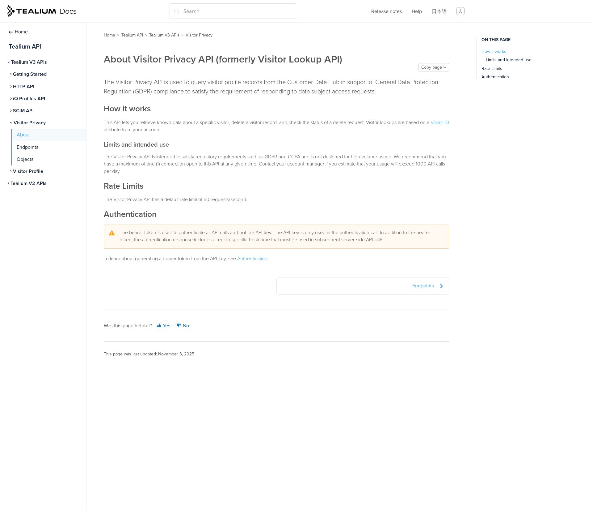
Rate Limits (492, 68)
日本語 (439, 11)
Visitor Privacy (30, 123)
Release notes (386, 11)
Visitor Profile (28, 171)
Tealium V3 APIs (29, 62)
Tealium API (132, 35)
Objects (25, 159)
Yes (166, 326)
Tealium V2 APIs (29, 183)
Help (417, 11)
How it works (494, 51)
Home (21, 32)
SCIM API (23, 111)
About (23, 135)
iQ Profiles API (29, 99)
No (185, 326)
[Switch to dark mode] (460, 11)
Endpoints (27, 147)
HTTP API (23, 87)
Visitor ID (440, 122)
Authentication (252, 259)
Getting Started (30, 74)
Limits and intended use (509, 59)
